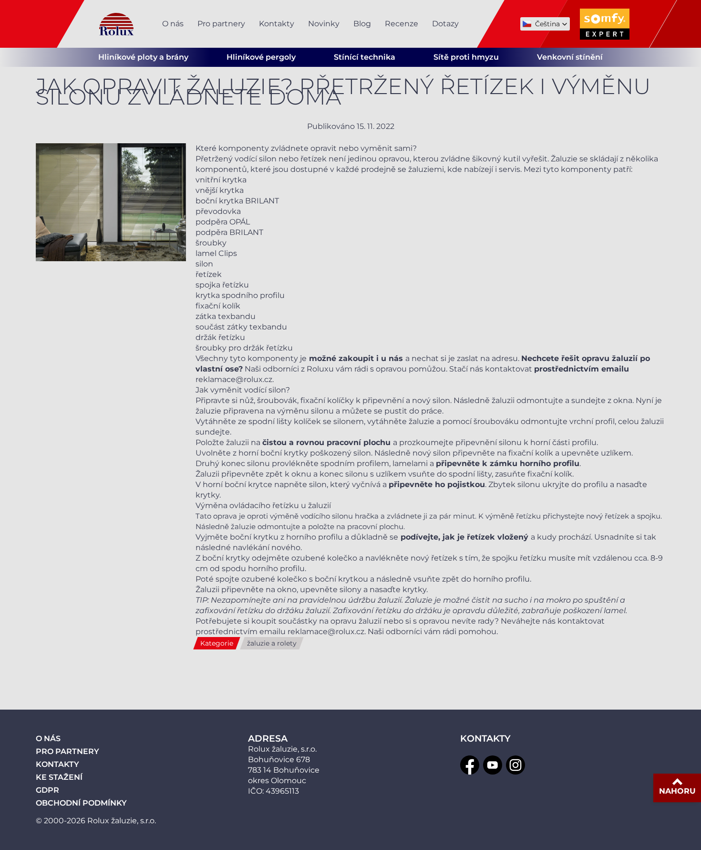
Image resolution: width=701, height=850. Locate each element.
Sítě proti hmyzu (466, 57)
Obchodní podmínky (81, 803)
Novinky (324, 23)
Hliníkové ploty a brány (143, 57)
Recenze (401, 23)
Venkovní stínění (570, 57)
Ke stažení (59, 777)
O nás (173, 23)
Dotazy (445, 23)
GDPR (47, 790)
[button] (545, 24)
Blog (362, 23)
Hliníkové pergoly (261, 57)
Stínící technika (364, 57)
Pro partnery (221, 23)
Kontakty (276, 23)
